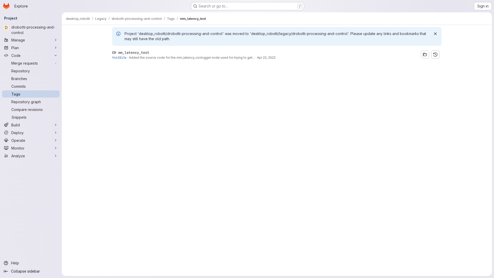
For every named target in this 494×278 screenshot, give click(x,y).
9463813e (119, 57)
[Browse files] (425, 54)
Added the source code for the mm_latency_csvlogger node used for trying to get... (192, 57)
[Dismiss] (435, 34)
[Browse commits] (435, 54)
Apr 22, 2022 (266, 57)
